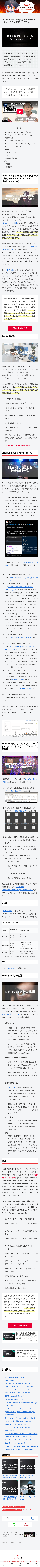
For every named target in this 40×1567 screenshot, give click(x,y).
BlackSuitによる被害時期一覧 (13, 141)
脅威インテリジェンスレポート (12, 1509)
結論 (5, 161)
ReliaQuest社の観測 (10, 158)
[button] (36, 768)
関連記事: (9, 167)
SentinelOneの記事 (10, 223)
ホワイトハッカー (20, 1507)
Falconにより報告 (17, 679)
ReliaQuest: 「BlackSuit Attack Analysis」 (20, 1440)
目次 (17, 128)
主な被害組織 (8, 138)
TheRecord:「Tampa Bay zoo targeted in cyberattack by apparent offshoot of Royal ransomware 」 (20, 1412)
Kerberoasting (13, 1087)
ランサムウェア (29, 1509)
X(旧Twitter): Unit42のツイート (16, 1396)
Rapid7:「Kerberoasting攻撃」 (16, 1443)
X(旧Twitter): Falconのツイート (16, 1399)
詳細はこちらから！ (20, 328)
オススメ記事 (7, 1507)
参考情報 (7, 164)
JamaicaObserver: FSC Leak (15, 1424)
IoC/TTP (7, 149)
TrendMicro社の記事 (13, 791)
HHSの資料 (11, 270)
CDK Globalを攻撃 (24, 688)
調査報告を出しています (11, 1014)
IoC (7, 155)
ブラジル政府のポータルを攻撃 (19, 637)
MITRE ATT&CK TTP (13, 152)
